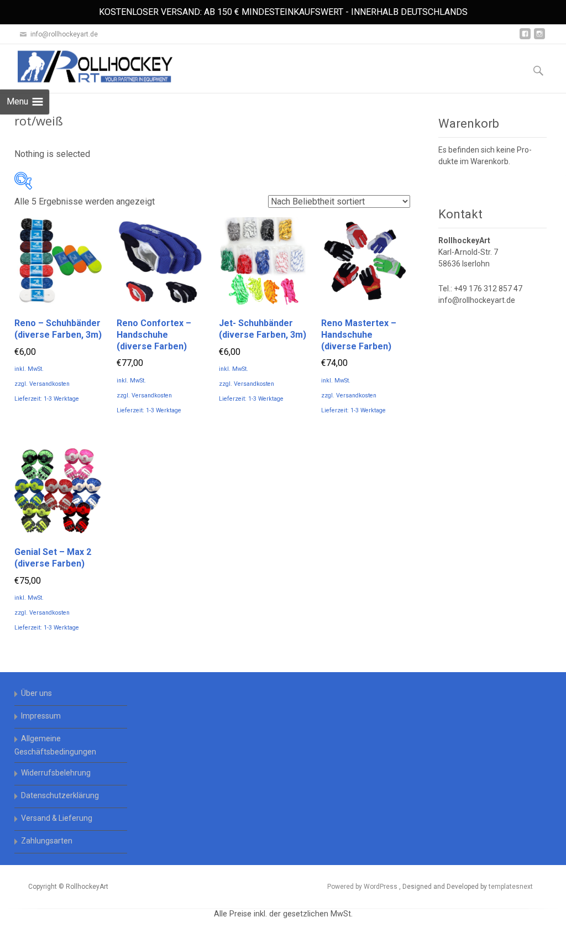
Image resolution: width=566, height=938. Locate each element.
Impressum (41, 715)
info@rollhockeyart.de (476, 300)
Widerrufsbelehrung (56, 772)
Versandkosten (49, 383)
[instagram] (539, 38)
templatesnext (511, 886)
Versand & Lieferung (56, 818)
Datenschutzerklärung (60, 795)
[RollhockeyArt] (86, 66)
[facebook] (525, 38)
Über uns (36, 693)
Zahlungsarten (46, 840)
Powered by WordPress (363, 886)
